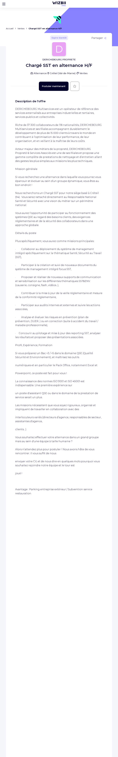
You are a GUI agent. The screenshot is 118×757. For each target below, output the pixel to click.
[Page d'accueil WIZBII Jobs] (59, 4)
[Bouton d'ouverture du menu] (3, 4)
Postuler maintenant (53, 86)
